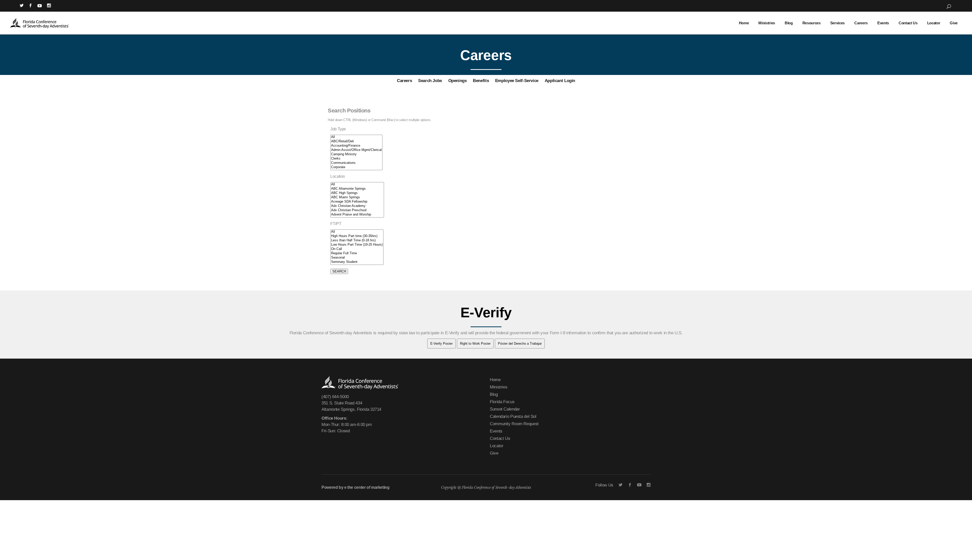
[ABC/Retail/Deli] (356, 141)
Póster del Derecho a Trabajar (520, 343)
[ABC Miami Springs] (357, 197)
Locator (496, 445)
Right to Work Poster (475, 343)
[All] (356, 137)
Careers (404, 80)
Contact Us (500, 438)
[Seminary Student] (357, 262)
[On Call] (357, 249)
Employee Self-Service (516, 80)
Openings (457, 80)
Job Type (338, 129)
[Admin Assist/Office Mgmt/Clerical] (356, 150)
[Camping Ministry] (356, 154)
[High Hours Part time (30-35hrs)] (357, 236)
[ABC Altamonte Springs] (357, 189)
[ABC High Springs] (357, 193)
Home (495, 379)
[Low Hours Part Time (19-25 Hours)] (357, 245)
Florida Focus (502, 401)
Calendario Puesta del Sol (513, 416)
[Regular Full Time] (357, 253)
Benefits (481, 80)
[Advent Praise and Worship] (357, 214)
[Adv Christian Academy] (357, 206)
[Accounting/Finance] (356, 146)
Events (496, 431)
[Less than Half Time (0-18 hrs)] (357, 240)
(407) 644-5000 (335, 396)
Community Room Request (514, 423)
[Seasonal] (357, 258)
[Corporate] (356, 167)
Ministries (498, 387)
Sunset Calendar (505, 409)
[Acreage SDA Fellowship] (357, 202)
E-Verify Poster (441, 343)
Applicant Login (560, 80)
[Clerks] (356, 159)
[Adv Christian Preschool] (357, 210)
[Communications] (356, 163)
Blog (494, 394)
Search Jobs (430, 80)
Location (337, 176)
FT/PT (335, 224)
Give (494, 453)
